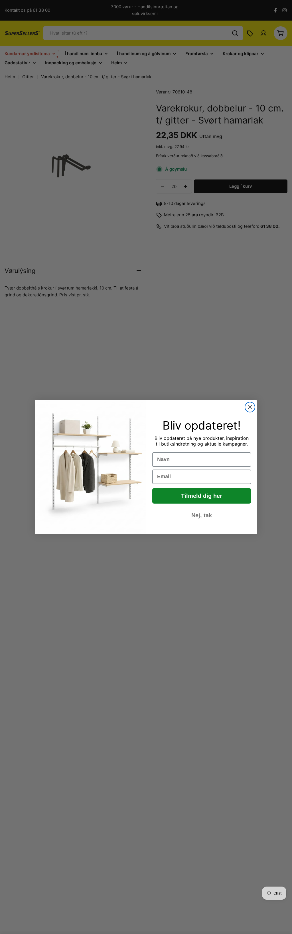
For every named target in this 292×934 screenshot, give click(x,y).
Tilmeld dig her (201, 496)
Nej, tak (201, 515)
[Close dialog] (250, 407)
